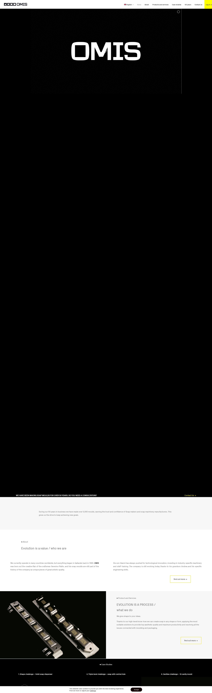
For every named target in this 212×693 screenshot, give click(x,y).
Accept (136, 689)
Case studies (176, 5)
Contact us (198, 5)
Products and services (160, 5)
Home (139, 5)
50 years (188, 5)
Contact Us (189, 495)
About (147, 5)
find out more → (180, 579)
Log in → (209, 5)
